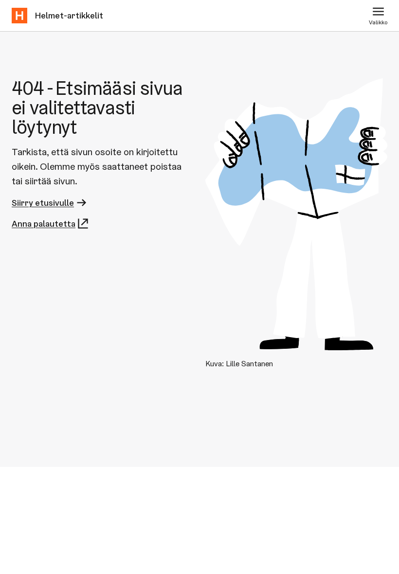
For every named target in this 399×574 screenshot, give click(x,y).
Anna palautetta (43, 223)
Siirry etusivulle (43, 202)
